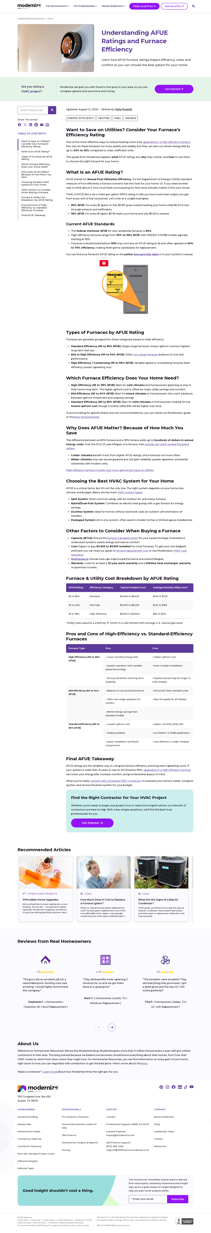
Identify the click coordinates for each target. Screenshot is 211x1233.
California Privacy (24, 1223)
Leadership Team (164, 1131)
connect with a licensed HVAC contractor (115, 780)
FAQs (157, 1124)
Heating (104, 118)
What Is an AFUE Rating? (35, 151)
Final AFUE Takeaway (33, 215)
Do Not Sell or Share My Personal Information (66, 1223)
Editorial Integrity (28, 1161)
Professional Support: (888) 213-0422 (127, 1124)
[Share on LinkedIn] (30, 125)
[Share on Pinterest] (36, 125)
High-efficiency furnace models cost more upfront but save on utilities (110, 470)
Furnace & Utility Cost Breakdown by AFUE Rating (37, 198)
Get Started (173, 89)
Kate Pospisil (124, 109)
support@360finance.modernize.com (127, 1150)
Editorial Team (26, 1168)
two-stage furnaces (145, 354)
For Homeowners (56, 5)
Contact (111, 1116)
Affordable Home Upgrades (40, 899)
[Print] (47, 125)
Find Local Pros (143, 6)
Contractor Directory (29, 1146)
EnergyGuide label (146, 254)
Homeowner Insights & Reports (80, 1142)
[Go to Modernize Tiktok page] (185, 1087)
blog (144, 1063)
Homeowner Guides (29, 1131)
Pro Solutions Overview (75, 1116)
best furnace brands (86, 417)
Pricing (66, 1150)
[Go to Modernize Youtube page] (191, 1087)
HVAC (50, 19)
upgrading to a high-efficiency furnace (166, 142)
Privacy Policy (63, 1225)
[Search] (193, 6)
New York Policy (40, 1223)
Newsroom (160, 1146)
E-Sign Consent (49, 1220)
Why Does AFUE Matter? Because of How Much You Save (36, 175)
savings (130, 118)
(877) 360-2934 (115, 1146)
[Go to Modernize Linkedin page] (180, 1087)
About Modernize (112, 5)
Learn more (49, 1071)
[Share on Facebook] (19, 125)
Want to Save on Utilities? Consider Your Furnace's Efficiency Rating (35, 144)
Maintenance (79, 559)
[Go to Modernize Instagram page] (167, 1087)
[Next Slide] (112, 1027)
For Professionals (84, 5)
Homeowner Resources (31, 19)
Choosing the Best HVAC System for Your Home (35, 183)
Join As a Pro (173, 6)
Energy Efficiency (81, 118)
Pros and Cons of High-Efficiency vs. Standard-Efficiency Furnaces (34, 208)
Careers (158, 1139)
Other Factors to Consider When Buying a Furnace (36, 191)
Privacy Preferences (65, 1220)
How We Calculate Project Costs (36, 1153)
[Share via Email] (42, 125)
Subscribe (177, 1199)
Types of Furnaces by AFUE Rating (36, 158)
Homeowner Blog (28, 1116)
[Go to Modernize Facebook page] (173, 1087)
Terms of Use (36, 1220)
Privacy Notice (23, 1220)
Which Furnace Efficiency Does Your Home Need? (35, 165)
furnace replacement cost (132, 550)
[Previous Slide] (99, 1027)
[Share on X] (25, 125)
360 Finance (69, 1135)
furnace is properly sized (123, 538)
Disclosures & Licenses (83, 1220)
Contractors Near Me (29, 1139)
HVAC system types (129, 492)
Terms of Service (78, 1225)
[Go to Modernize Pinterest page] (161, 1087)
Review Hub (24, 1124)
